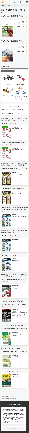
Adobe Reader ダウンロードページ (9, 113)
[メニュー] (27, 2)
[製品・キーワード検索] (12, 2)
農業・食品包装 (6, 5)
